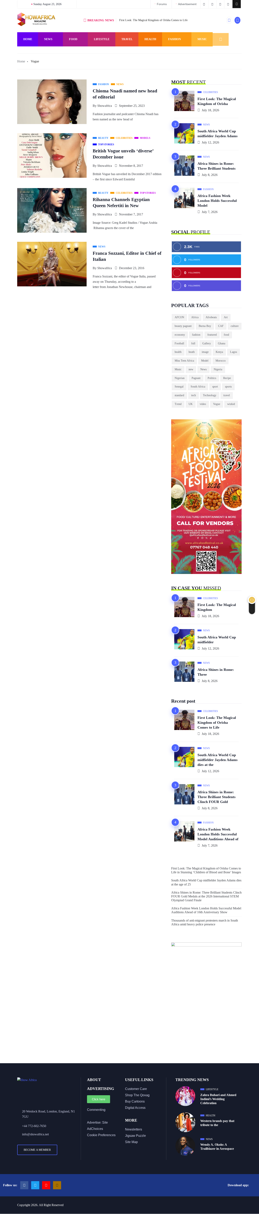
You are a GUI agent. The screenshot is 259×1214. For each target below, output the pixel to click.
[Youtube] (46, 1185)
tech (193, 395)
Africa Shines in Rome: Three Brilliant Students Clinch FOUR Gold (216, 797)
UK (191, 404)
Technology (209, 395)
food (226, 334)
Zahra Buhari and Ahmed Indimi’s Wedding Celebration (218, 1099)
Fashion (174, 39)
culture (235, 326)
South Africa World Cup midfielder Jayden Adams (217, 133)
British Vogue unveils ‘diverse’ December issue (123, 154)
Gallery (206, 343)
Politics (212, 378)
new (191, 369)
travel (226, 395)
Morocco (220, 360)
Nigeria (218, 369)
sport (215, 386)
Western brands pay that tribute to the (217, 1123)
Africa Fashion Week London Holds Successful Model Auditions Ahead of (217, 834)
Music (202, 39)
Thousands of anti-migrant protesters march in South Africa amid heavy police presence (204, 922)
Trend (178, 404)
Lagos (233, 351)
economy (180, 334)
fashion (196, 334)
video (203, 404)
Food (73, 39)
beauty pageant (183, 326)
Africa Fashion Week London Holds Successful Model (217, 201)
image (205, 351)
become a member (37, 1149)
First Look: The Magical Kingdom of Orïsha (216, 101)
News (48, 39)
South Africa (198, 386)
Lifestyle (101, 39)
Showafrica (104, 105)
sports (228, 386)
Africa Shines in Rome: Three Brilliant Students (216, 166)
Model (204, 360)
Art (226, 317)
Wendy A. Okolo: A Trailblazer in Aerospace (217, 1146)
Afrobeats (211, 317)
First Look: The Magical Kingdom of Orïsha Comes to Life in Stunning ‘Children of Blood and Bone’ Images (206, 870)
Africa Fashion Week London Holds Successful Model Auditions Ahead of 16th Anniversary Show (206, 910)
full (193, 343)
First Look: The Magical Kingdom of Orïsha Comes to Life (153, 20)
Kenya (219, 351)
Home (27, 39)
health (178, 351)
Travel (127, 39)
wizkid (231, 404)
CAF (221, 326)
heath (192, 351)
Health (150, 39)
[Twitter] (35, 1185)
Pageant (196, 378)
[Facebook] (24, 1185)
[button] (236, 4)
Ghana (221, 343)
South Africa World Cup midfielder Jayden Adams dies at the (217, 760)
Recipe (227, 378)
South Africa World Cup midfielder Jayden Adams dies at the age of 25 (206, 882)
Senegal (179, 386)
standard (179, 395)
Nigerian (180, 378)
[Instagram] (57, 1185)
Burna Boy (205, 326)
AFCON (179, 317)
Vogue (216, 404)
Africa (194, 317)
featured (212, 334)
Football (179, 343)
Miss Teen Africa (184, 360)
